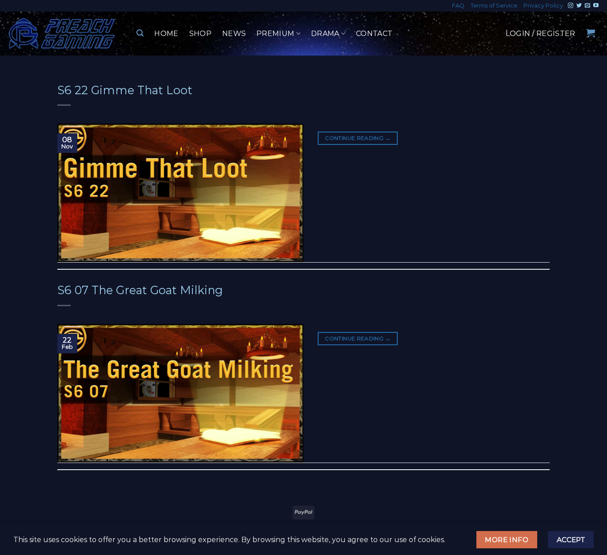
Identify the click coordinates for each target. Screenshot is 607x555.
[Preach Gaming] (62, 33)
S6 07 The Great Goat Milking (140, 290)
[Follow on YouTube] (596, 6)
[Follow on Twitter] (579, 6)
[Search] (140, 33)
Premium (275, 33)
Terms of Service (494, 5)
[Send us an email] (587, 6)
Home (166, 33)
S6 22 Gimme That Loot (124, 90)
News (234, 33)
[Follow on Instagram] (570, 6)
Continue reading (358, 138)
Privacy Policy (543, 5)
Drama (325, 33)
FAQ (458, 5)
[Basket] (590, 33)
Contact (374, 33)
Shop (200, 33)
